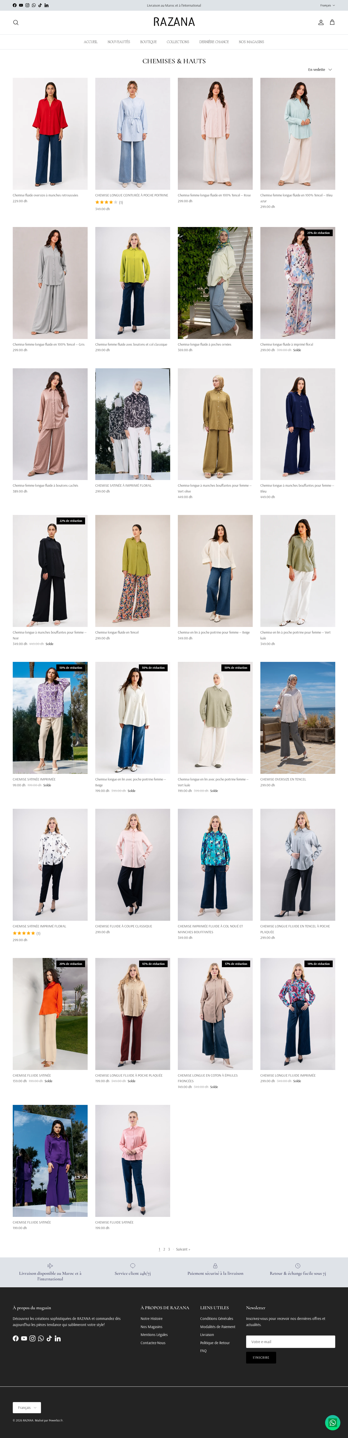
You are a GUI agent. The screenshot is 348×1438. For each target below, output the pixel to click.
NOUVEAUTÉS (119, 41)
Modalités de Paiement (217, 1326)
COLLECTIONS (178, 41)
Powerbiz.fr (56, 1420)
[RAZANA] (174, 22)
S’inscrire (261, 1357)
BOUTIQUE (148, 41)
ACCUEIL (91, 41)
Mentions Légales (154, 1334)
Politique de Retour (215, 1342)
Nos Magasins (151, 1326)
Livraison (207, 1334)
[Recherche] (16, 22)
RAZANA (28, 1420)
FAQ (203, 1350)
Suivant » (183, 1249)
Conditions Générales (216, 1318)
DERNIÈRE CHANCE (214, 41)
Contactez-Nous (153, 1342)
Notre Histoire (152, 1318)
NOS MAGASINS (251, 41)
